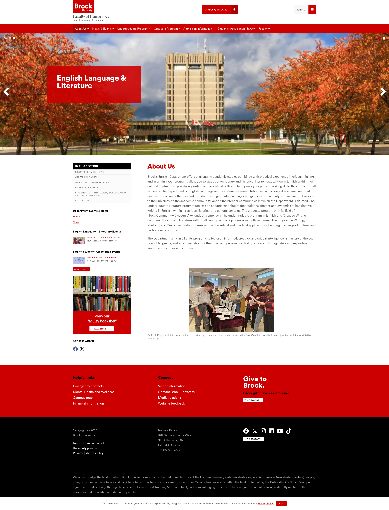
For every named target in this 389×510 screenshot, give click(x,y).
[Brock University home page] (83, 6)
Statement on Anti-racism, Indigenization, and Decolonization (101, 193)
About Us (81, 28)
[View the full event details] (79, 240)
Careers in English (86, 177)
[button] (7, 94)
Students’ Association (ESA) (235, 28)
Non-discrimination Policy (90, 443)
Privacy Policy (266, 503)
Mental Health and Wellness (93, 392)
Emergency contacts (88, 386)
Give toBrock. (255, 381)
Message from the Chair (89, 172)
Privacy (78, 453)
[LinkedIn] (271, 431)
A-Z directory (252, 439)
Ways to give (252, 400)
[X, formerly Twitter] (82, 348)
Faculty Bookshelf (86, 187)
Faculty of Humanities (91, 16)
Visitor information (172, 386)
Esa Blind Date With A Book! (102, 257)
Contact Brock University (176, 392)
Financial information (88, 403)
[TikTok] (288, 431)
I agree (281, 504)
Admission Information (197, 28)
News (76, 222)
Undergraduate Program (132, 28)
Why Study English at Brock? (92, 182)
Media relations (169, 398)
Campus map (83, 398)
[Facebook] (75, 348)
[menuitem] (220, 9)
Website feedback (171, 403)
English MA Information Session (103, 237)
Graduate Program (166, 28)
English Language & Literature (88, 20)
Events (76, 216)
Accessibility (94, 453)
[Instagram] (263, 431)
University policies (85, 448)
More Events (80, 269)
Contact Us (82, 200)
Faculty (263, 28)
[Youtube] (280, 431)
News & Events (102, 28)
